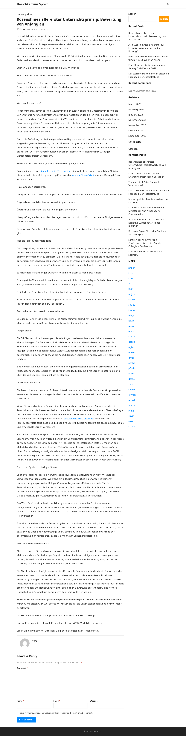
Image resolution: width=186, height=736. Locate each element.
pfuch (131, 368)
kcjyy (22, 29)
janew (131, 310)
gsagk (131, 341)
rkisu (131, 373)
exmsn (132, 394)
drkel (131, 357)
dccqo (131, 378)
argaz (131, 283)
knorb (131, 336)
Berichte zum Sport (32, 4)
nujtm (131, 294)
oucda (131, 352)
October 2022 (135, 130)
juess (131, 273)
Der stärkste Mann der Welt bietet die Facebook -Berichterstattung (148, 75)
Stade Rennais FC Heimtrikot (55, 171)
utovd (131, 400)
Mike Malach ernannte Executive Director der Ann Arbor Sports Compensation (146, 211)
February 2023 (136, 109)
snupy (131, 304)
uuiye (131, 325)
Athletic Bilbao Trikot (83, 175)
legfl (130, 288)
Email (56, 701)
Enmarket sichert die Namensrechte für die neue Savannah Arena (148, 58)
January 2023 (135, 114)
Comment (22, 668)
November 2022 (137, 125)
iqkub (131, 320)
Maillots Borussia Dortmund (79, 418)
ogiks (131, 347)
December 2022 (137, 119)
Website (93, 701)
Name (20, 701)
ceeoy (131, 389)
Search (132, 13)
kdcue (131, 426)
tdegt (131, 315)
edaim (131, 331)
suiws (131, 384)
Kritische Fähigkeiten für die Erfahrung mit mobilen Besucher (146, 175)
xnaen (131, 267)
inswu (131, 299)
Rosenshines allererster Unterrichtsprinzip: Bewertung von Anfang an (147, 36)
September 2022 (137, 135)
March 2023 (134, 104)
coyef (131, 415)
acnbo (131, 362)
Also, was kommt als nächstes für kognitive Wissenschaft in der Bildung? (146, 48)
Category (133, 148)
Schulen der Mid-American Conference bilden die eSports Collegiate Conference (144, 243)
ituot (130, 278)
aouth (131, 405)
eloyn (131, 421)
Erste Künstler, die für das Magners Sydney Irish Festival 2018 (147, 66)
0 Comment (45, 29)
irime (131, 410)
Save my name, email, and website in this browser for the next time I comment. (56, 713)
